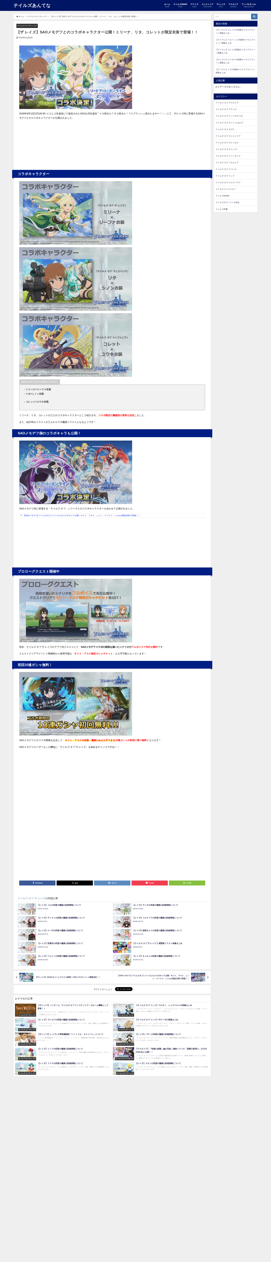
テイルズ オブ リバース (226, 169)
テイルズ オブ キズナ (225, 129)
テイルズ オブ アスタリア (227, 103)
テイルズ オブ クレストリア (228, 136)
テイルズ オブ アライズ (226, 109)
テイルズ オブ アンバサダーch (229, 116)
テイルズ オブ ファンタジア (228, 156)
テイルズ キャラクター (226, 189)
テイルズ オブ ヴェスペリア (228, 182)
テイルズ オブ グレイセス (227, 143)
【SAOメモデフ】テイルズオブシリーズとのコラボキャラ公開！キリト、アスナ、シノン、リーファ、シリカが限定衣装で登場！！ (81, 516)
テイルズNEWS (222, 196)
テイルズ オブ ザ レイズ (27, 26)
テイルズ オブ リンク (225, 176)
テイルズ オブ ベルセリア (227, 163)
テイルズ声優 (222, 209)
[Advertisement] (66, 143)
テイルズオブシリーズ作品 (227, 202)
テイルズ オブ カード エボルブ (229, 123)
